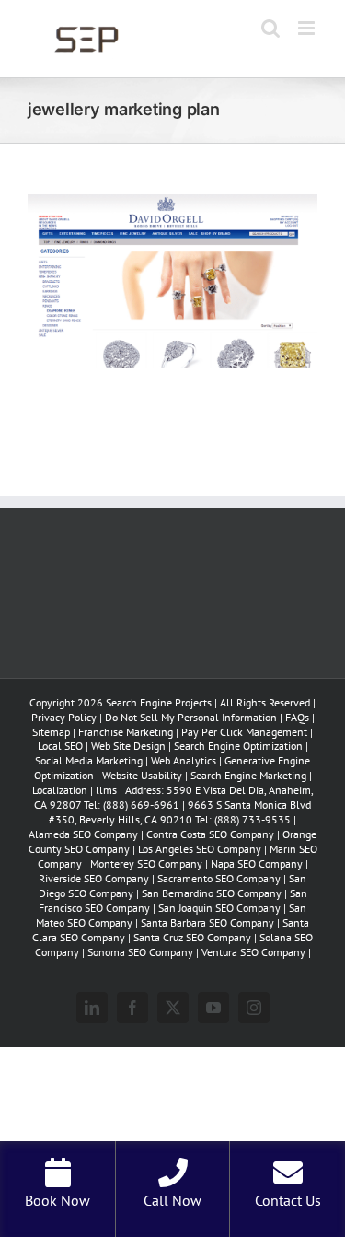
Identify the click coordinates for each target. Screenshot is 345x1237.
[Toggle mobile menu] (307, 28)
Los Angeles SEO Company (199, 849)
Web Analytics (183, 760)
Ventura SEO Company (253, 952)
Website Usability (142, 775)
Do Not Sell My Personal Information (191, 717)
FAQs (297, 717)
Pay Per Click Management (244, 732)
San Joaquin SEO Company (219, 908)
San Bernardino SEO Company (212, 893)
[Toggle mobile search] (270, 28)
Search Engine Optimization (239, 746)
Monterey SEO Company (146, 863)
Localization (59, 790)
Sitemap (51, 732)
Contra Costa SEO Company (210, 834)
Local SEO (60, 746)
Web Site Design (128, 746)
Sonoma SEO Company (140, 952)
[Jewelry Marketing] (172, 206)
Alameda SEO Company (83, 834)
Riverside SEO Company (94, 878)
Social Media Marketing (89, 760)
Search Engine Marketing (248, 775)
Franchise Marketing (125, 732)
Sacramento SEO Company (219, 878)
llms (106, 790)
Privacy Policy (64, 717)
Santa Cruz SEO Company (192, 937)
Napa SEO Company (257, 863)
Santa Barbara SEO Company (207, 922)
